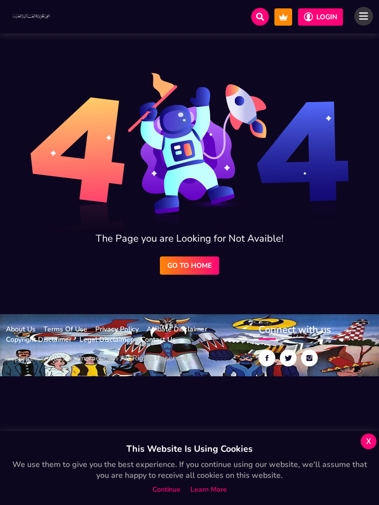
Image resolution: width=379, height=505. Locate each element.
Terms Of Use (65, 329)
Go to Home (189, 265)
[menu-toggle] (363, 16)
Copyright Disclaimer (39, 339)
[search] (260, 17)
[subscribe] (283, 17)
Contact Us (158, 339)
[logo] (31, 17)
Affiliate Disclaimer (177, 329)
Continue (166, 489)
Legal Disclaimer (106, 339)
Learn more (208, 489)
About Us (21, 329)
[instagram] (309, 358)
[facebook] (267, 358)
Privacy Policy (117, 329)
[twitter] (288, 358)
